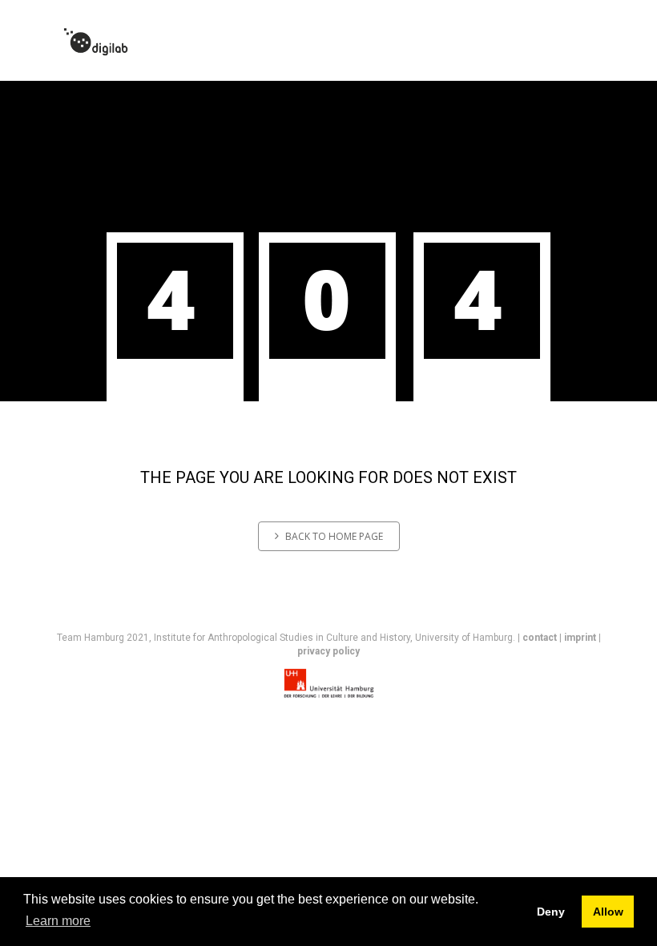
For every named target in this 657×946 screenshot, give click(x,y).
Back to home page (334, 536)
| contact (537, 637)
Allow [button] (608, 911)
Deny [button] (551, 911)
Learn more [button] (58, 921)
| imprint (577, 637)
